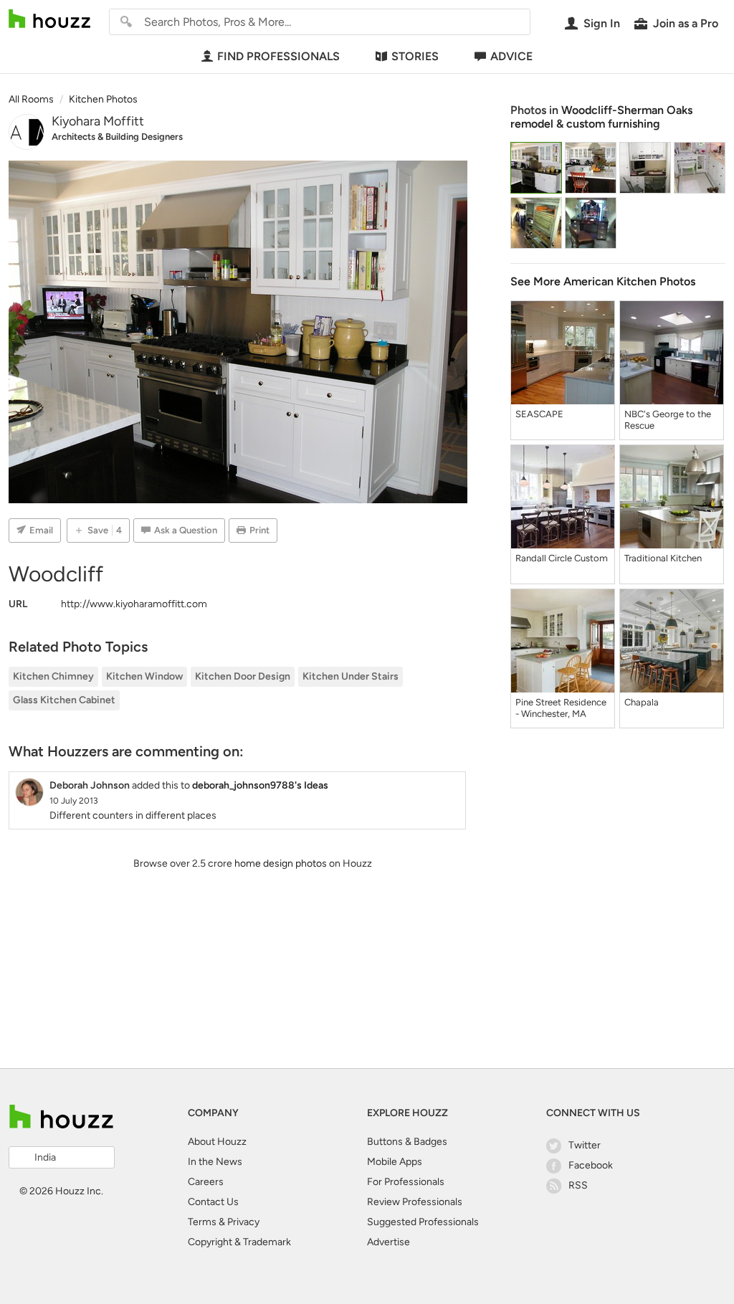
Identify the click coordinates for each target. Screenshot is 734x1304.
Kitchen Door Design (242, 676)
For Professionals (405, 1182)
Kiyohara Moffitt (98, 121)
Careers (206, 1182)
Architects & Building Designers (117, 136)
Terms (202, 1222)
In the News (215, 1162)
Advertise (388, 1242)
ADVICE (511, 56)
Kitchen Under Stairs (350, 676)
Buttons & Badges (407, 1142)
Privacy (243, 1222)
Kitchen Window (144, 676)
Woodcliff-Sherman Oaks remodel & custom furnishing (601, 116)
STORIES (415, 56)
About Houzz (217, 1142)
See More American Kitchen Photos (602, 281)
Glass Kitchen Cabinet (64, 700)
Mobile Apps (394, 1162)
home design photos (280, 863)
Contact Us (213, 1202)
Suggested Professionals (423, 1222)
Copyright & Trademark (239, 1242)
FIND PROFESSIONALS (278, 56)
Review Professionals (414, 1202)
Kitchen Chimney (53, 676)
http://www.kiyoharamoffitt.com (134, 604)
